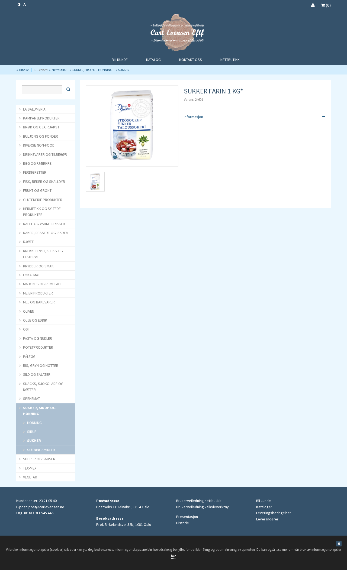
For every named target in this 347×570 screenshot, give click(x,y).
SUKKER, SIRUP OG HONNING (92, 70)
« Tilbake (22, 70)
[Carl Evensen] (173, 33)
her (173, 556)
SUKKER (123, 70)
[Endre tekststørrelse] (24, 4)
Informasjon (193, 116)
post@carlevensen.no (46, 506)
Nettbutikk (59, 70)
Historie (182, 522)
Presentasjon (187, 516)
